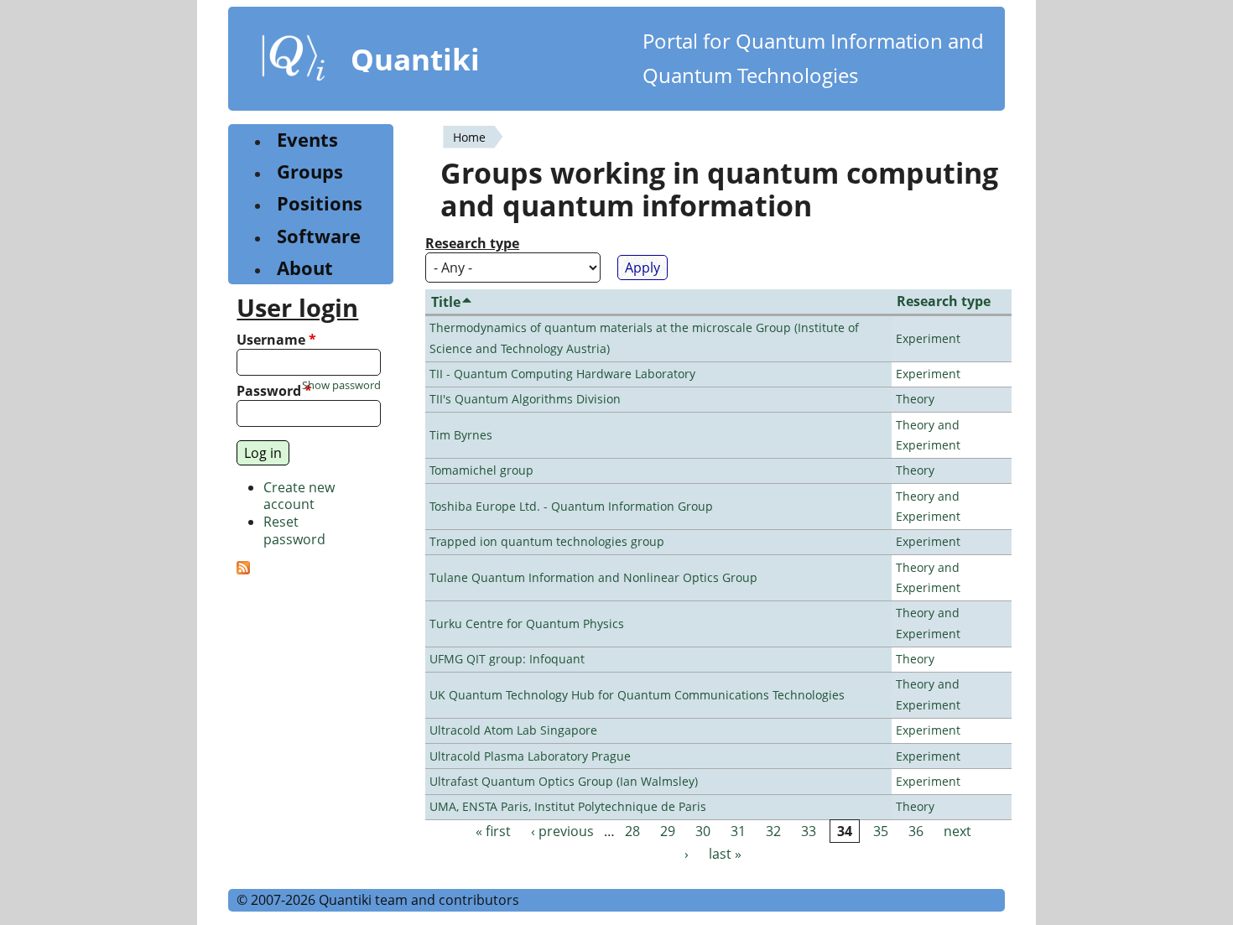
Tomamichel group (481, 470)
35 (880, 831)
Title (445, 302)
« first (493, 831)
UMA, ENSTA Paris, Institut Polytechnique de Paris (567, 806)
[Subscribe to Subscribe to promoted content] (243, 569)
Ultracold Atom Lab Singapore (513, 730)
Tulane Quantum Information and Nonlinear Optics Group (593, 577)
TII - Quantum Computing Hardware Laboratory (562, 374)
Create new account (299, 496)
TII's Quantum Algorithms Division (525, 399)
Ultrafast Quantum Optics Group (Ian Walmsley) (563, 781)
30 (702, 831)
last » (725, 853)
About (305, 268)
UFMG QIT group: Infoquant (507, 659)
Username (276, 340)
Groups (310, 171)
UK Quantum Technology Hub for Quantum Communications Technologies (637, 695)
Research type (472, 243)
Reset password (294, 530)
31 (738, 831)
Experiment (928, 338)
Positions (319, 203)
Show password (341, 385)
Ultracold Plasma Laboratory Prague (530, 756)
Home (469, 137)
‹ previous (562, 831)
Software (319, 236)
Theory (915, 399)
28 (632, 831)
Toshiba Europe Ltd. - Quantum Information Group (571, 506)
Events (307, 140)
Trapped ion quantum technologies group (546, 541)
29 (667, 831)
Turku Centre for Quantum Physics (526, 623)
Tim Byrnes (460, 435)
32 (773, 831)
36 (915, 831)
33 (808, 831)
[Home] (294, 61)
